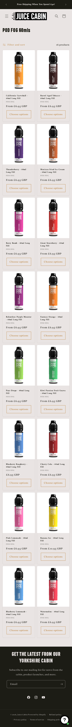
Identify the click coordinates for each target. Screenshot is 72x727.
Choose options (19, 114)
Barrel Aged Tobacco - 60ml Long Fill (50, 97)
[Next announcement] (65, 4)
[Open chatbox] (64, 720)
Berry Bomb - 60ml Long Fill (18, 244)
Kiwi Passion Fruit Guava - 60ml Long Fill (52, 392)
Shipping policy (54, 720)
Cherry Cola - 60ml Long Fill (52, 465)
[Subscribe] (61, 684)
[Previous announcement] (6, 4)
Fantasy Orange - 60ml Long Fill (51, 318)
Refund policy (55, 715)
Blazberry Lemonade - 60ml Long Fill (16, 613)
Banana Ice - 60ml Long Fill (51, 539)
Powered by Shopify (37, 715)
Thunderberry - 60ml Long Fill (16, 171)
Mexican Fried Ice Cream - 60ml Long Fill (52, 171)
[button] (6, 16)
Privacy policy (20, 720)
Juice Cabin (22, 715)
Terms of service (37, 720)
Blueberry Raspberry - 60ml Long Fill (16, 465)
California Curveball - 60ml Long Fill (17, 97)
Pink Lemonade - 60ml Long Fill (17, 539)
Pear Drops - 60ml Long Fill (17, 392)
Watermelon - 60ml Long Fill (52, 613)
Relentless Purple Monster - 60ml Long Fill (18, 318)
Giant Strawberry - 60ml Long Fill (52, 244)
